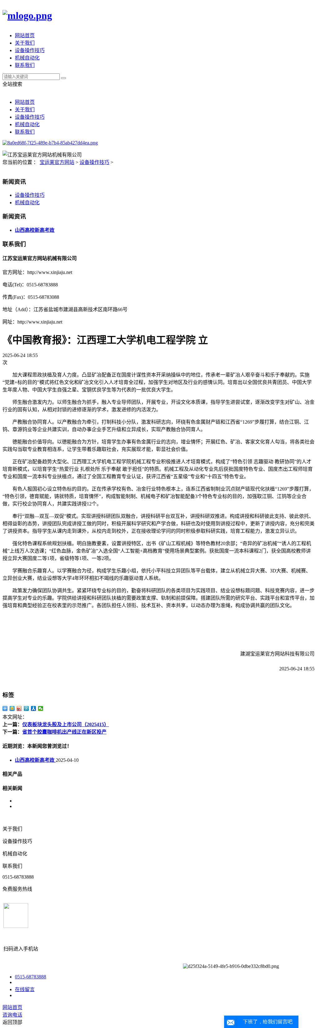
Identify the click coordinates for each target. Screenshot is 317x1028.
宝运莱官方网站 (57, 162)
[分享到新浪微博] (19, 708)
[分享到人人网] (33, 708)
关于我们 (25, 43)
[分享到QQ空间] (12, 708)
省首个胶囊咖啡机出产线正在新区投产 (64, 732)
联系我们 (25, 65)
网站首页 (25, 35)
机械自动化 (27, 57)
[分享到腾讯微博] (26, 708)
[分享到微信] (40, 708)
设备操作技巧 (30, 50)
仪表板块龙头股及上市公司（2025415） (65, 724)
